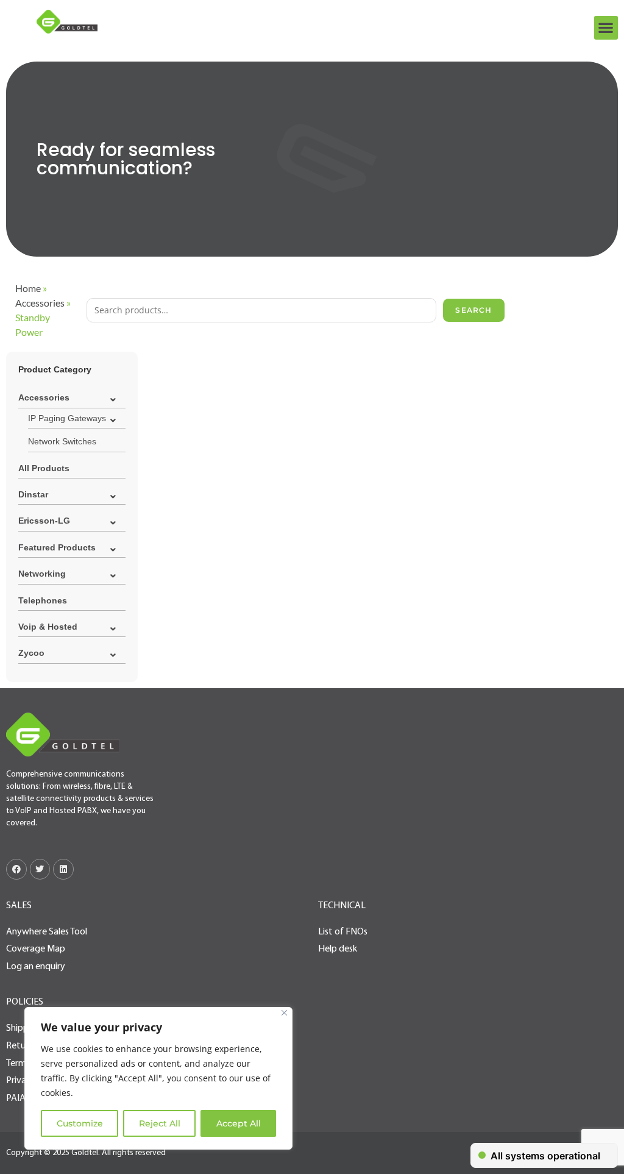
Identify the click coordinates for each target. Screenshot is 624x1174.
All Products (43, 468)
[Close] (284, 1013)
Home (28, 288)
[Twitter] (40, 869)
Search (473, 310)
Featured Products (57, 547)
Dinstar (33, 494)
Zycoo (31, 653)
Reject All (159, 1123)
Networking (42, 573)
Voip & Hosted (47, 626)
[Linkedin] (63, 869)
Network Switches (62, 441)
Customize (80, 1123)
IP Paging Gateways (67, 418)
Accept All (238, 1123)
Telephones (42, 600)
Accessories (40, 302)
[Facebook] (16, 869)
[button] (606, 28)
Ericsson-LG (44, 520)
